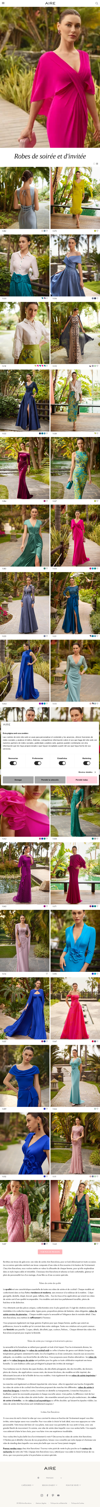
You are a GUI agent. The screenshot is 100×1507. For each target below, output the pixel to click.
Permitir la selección (50, 780)
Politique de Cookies (77, 1503)
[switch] (37, 763)
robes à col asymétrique (40, 1400)
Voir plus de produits (50, 1252)
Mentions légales (41, 1503)
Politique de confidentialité (59, 1503)
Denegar (18, 780)
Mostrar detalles (86, 772)
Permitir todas (82, 780)
